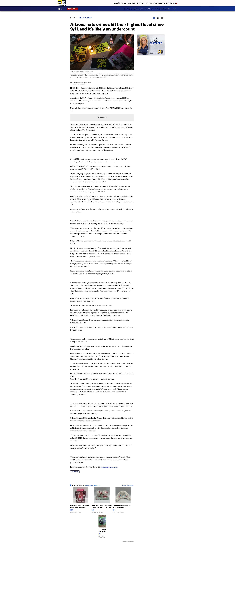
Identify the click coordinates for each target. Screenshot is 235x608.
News (72, 18)
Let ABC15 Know (149, 9)
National (132, 3)
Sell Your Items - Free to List (93, 485)
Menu (115, 3)
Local (124, 3)
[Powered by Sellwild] (131, 541)
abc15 (59, 9)
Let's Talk (158, 9)
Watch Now (171, 3)
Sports (149, 3)
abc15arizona (62, 9)
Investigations (128, 9)
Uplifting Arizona (138, 9)
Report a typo (75, 471)
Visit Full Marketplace (128, 485)
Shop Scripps (159, 3)
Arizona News (85, 18)
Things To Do (166, 9)
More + (174, 9)
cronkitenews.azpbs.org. (109, 467)
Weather (141, 3)
